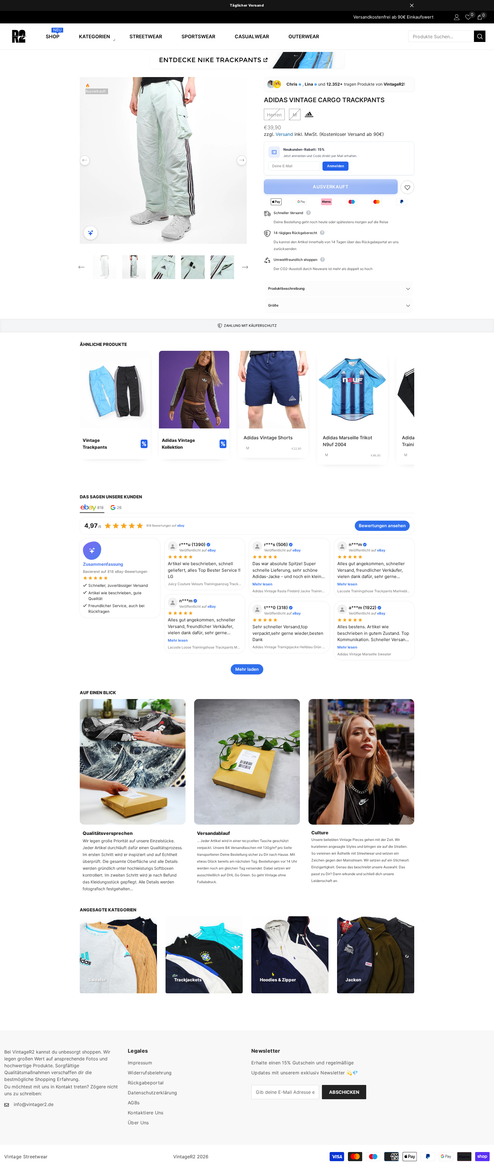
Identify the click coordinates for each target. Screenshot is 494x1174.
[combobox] (441, 36)
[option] (247, 5)
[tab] (92, 507)
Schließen (411, 5)
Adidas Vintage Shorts (268, 437)
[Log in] (457, 17)
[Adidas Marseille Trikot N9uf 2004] (352, 389)
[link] (115, 405)
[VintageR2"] (6, 17)
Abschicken (344, 1092)
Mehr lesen (262, 584)
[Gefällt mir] (407, 187)
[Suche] (446, 36)
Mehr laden (247, 669)
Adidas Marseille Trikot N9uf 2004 (347, 441)
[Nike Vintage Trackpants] (247, 60)
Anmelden (335, 166)
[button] (85, 161)
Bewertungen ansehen (382, 525)
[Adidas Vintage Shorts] (273, 389)
